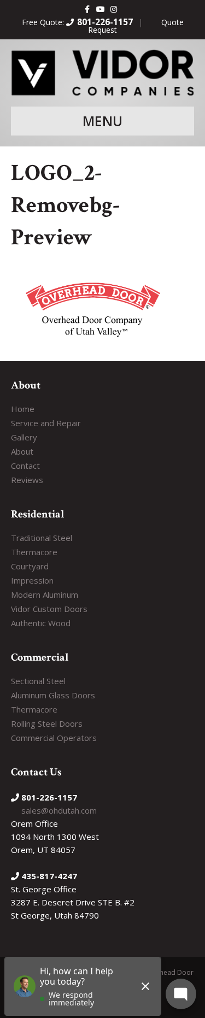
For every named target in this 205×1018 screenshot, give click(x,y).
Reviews (27, 479)
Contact (25, 465)
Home (22, 408)
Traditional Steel (41, 537)
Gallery (24, 437)
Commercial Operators (54, 737)
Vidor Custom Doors (49, 608)
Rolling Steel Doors (47, 723)
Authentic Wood (41, 622)
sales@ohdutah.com (59, 810)
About (22, 451)
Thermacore (34, 551)
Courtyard (30, 566)
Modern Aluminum (44, 594)
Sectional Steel (38, 680)
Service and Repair (46, 422)
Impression (32, 580)
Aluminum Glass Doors (53, 695)
